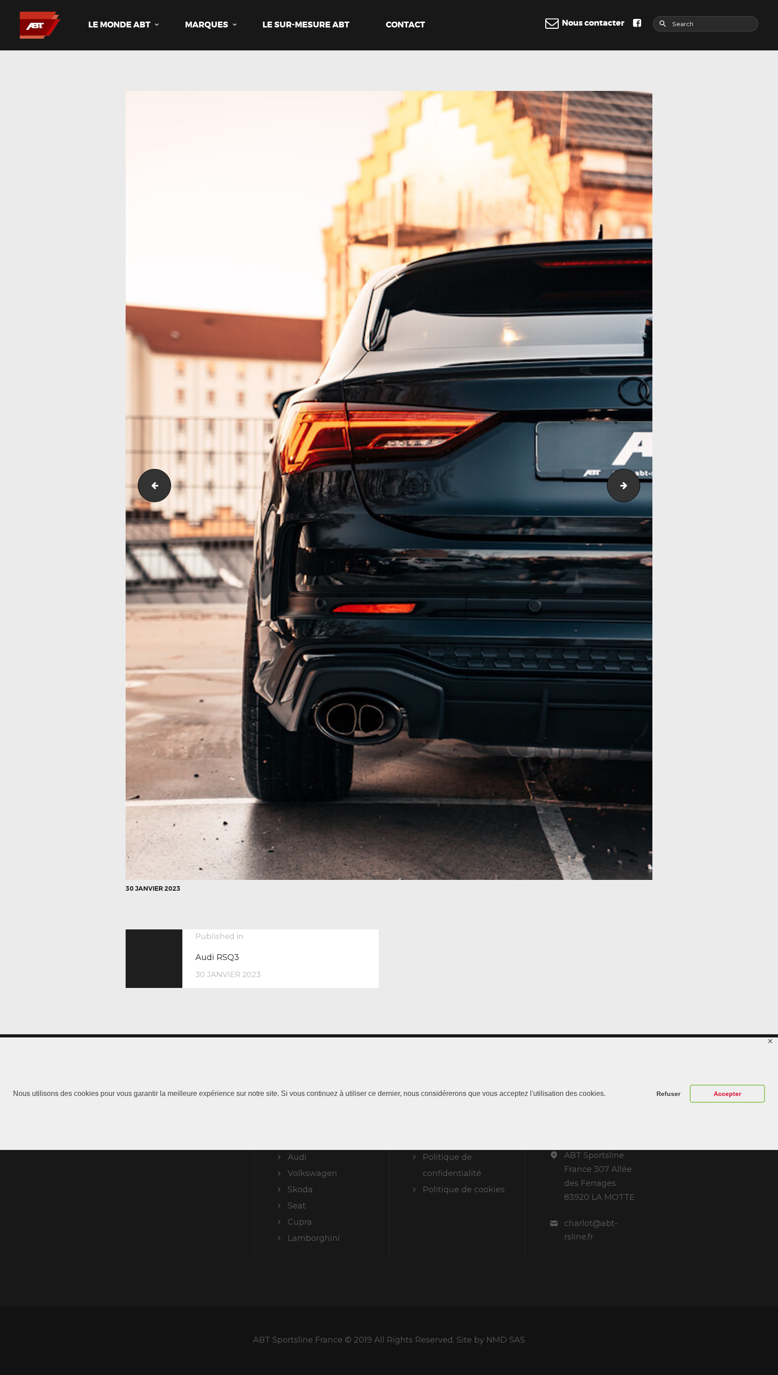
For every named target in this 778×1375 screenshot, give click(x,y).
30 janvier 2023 (153, 888)
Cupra (300, 1222)
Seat (297, 1206)
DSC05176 (150, 485)
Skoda (300, 1190)
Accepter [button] (727, 1093)
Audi (297, 1157)
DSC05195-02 (636, 485)
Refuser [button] (668, 1093)
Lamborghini (314, 1238)
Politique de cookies (464, 1190)
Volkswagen (312, 1173)
